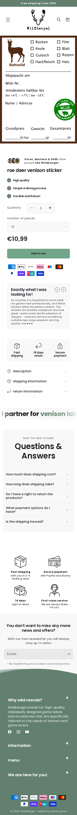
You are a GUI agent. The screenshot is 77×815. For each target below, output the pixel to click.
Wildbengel (28, 811)
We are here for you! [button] (27, 775)
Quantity (14, 208)
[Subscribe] (68, 654)
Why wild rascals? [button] (25, 700)
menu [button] (13, 760)
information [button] (19, 745)
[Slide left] (57, 289)
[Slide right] (63, 289)
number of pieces (21, 218)
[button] (8, 19)
